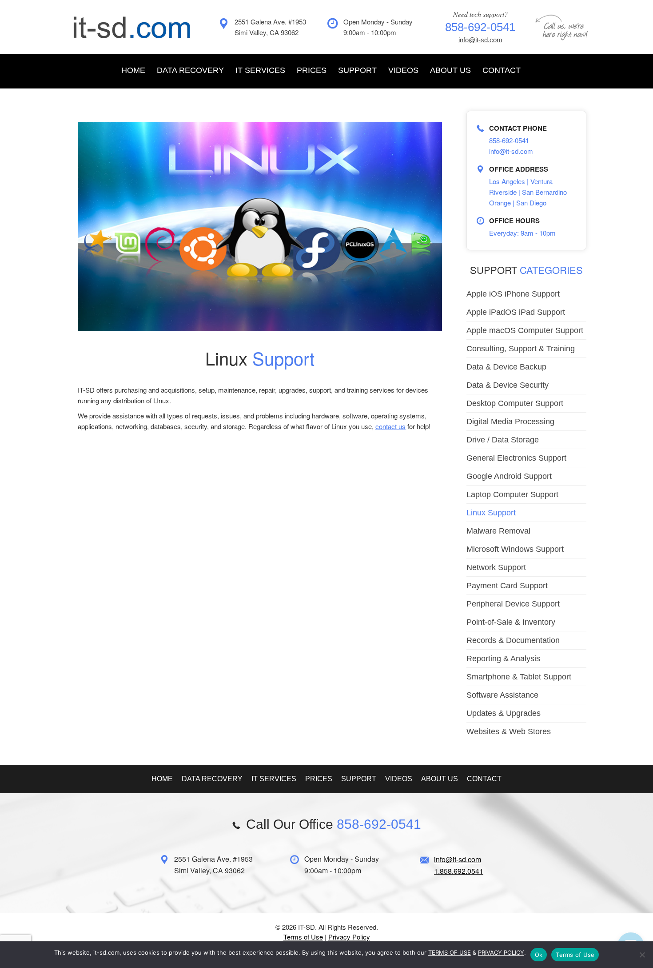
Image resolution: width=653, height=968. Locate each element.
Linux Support (491, 512)
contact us (390, 426)
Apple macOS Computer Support (524, 330)
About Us (450, 70)
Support (357, 70)
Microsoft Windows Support (515, 549)
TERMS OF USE (449, 952)
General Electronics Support (516, 458)
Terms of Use (303, 936)
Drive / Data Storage (502, 439)
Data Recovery (190, 70)
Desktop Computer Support (514, 403)
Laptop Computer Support (512, 494)
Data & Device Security (507, 385)
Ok (539, 954)
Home (133, 70)
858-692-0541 (509, 140)
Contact (501, 70)
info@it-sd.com (480, 40)
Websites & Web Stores (508, 731)
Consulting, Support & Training (520, 348)
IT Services (260, 70)
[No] (641, 954)
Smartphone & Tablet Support (518, 676)
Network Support (496, 567)
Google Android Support (509, 476)
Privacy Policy (349, 936)
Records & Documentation (513, 640)
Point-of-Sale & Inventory (510, 622)
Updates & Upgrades (503, 713)
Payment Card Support (507, 585)
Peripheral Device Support (513, 603)
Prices (311, 70)
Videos (403, 70)
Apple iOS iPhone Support (513, 293)
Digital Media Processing (510, 421)
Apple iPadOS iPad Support (515, 312)
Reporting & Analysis (503, 658)
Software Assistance (502, 695)
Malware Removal (498, 530)
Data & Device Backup (506, 366)
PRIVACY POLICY (501, 952)
